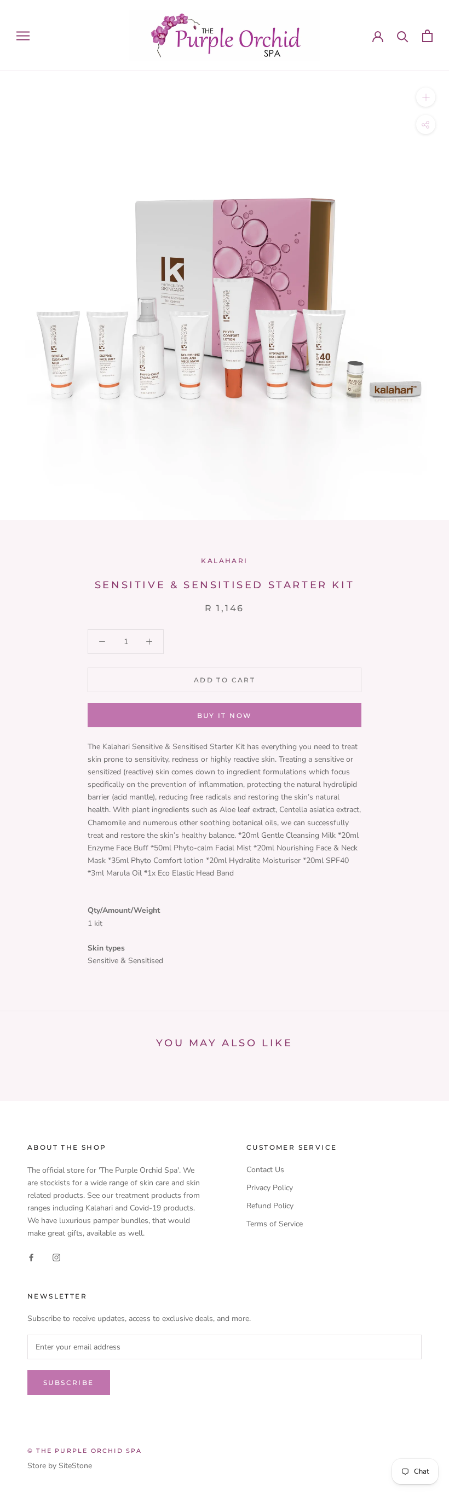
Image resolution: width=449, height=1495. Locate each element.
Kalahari (224, 561)
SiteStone (75, 1466)
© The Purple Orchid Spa (84, 1451)
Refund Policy (269, 1206)
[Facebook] (31, 1256)
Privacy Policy (269, 1188)
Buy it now (224, 715)
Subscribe (68, 1382)
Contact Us (265, 1169)
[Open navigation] (23, 35)
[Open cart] (427, 36)
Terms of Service (274, 1224)
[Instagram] (56, 1256)
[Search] (402, 36)
